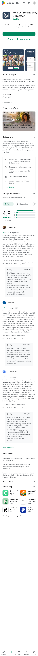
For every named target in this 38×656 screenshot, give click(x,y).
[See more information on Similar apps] (34, 486)
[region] (19, 25)
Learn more (12, 161)
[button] (22, 27)
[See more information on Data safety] (34, 137)
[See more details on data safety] (10, 187)
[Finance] (7, 102)
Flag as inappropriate (12, 516)
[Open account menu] (34, 2)
